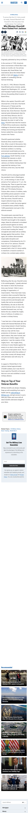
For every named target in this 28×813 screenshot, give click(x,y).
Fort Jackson (5, 156)
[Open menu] (2, 2)
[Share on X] (20, 32)
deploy (15, 75)
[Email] (22, 32)
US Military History (14, 14)
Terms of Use (13, 474)
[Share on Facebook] (17, 32)
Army (3, 123)
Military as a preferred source (16, 419)
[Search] (22, 2)
